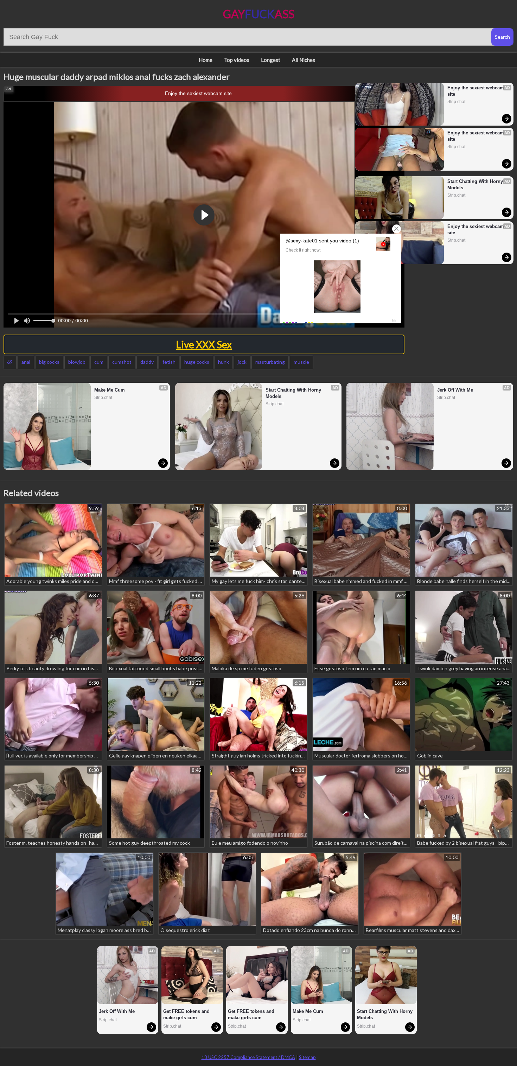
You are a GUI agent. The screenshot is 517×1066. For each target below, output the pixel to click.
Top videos (236, 60)
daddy (147, 362)
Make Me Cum (109, 390)
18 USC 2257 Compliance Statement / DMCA (248, 1057)
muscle (301, 362)
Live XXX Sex (204, 344)
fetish (168, 362)
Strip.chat (456, 101)
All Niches (303, 60)
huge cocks (196, 362)
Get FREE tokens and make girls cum (187, 1014)
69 (10, 362)
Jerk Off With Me (455, 390)
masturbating (270, 362)
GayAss (258, 14)
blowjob (76, 362)
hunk (223, 362)
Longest (270, 60)
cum (98, 362)
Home (205, 60)
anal (25, 362)
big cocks (49, 362)
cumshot (122, 362)
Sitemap (307, 1057)
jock (242, 362)
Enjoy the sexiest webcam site (198, 93)
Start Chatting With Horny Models (475, 184)
